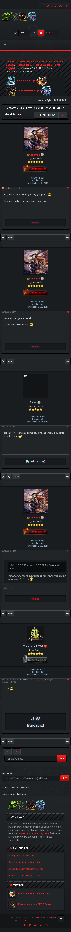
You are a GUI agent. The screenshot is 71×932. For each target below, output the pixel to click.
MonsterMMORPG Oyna (28, 90)
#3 (68, 427)
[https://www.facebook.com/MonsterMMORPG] (42, 6)
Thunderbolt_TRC (9, 682)
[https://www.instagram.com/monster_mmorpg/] (66, 6)
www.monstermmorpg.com (34, 833)
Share (10, 237)
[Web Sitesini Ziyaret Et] (3, 476)
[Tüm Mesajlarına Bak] (3, 237)
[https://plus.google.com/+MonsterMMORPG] (54, 6)
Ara (62, 758)
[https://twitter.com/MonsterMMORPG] (48, 6)
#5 (68, 680)
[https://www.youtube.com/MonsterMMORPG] (60, 6)
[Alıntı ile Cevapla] (67, 237)
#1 (68, 188)
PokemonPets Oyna (26, 80)
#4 (68, 551)
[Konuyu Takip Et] (63, 115)
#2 (68, 312)
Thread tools (45, 115)
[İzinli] (45, 646)
